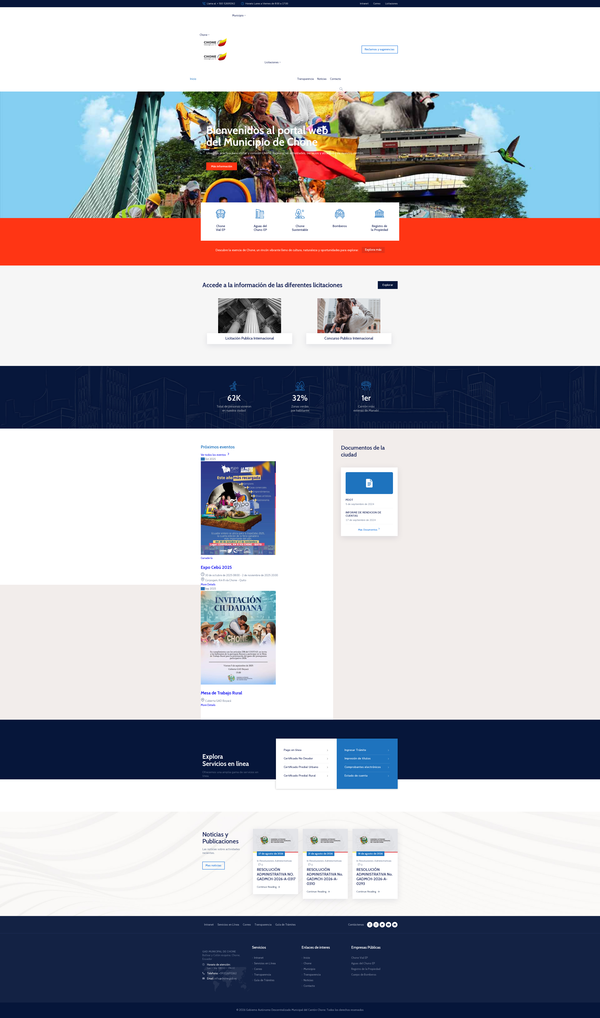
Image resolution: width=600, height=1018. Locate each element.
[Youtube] (388, 924)
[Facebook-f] (369, 924)
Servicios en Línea (228, 924)
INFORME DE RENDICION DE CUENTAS (363, 514)
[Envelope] (395, 924)
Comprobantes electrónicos (363, 767)
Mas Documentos (368, 529)
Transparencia (305, 78)
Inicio (193, 78)
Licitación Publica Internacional (249, 338)
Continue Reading (267, 886)
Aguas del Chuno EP (260, 228)
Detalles (249, 344)
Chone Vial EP (220, 228)
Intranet (209, 924)
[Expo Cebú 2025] (238, 554)
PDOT (349, 500)
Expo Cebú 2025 (216, 567)
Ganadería (206, 558)
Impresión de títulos (358, 758)
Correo (247, 924)
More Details (208, 584)
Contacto (335, 78)
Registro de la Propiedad (379, 228)
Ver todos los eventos (214, 454)
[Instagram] (376, 924)
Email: (222, 978)
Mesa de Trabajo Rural (221, 692)
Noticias (322, 78)
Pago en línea (292, 750)
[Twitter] (382, 924)
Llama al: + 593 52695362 (221, 3)
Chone (203, 34)
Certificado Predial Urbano (301, 767)
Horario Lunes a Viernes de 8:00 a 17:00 (266, 3)
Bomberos (339, 226)
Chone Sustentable (300, 228)
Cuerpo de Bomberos (363, 974)
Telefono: (222, 973)
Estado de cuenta (356, 775)
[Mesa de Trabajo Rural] (238, 683)
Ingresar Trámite (355, 750)
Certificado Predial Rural (300, 775)
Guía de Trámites (285, 924)
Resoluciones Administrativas (275, 861)
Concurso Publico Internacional (348, 338)
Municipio (238, 15)
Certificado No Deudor (298, 758)
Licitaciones (272, 62)
